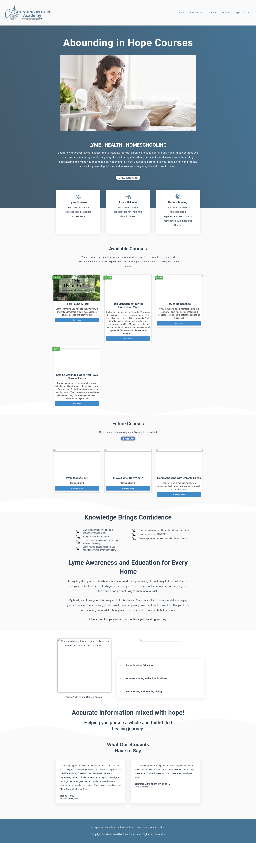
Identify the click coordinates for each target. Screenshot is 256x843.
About (213, 12)
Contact (225, 12)
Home (182, 12)
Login (237, 12)
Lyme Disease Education (140, 665)
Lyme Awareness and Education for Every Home (128, 567)
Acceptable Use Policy (103, 827)
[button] (157, 665)
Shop (162, 827)
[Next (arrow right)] (251, 421)
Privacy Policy (125, 827)
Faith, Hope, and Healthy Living (144, 691)
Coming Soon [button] (77, 488)
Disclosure (141, 827)
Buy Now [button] (77, 320)
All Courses (196, 12)
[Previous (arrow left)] (4, 421)
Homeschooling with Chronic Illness (146, 678)
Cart (246, 12)
